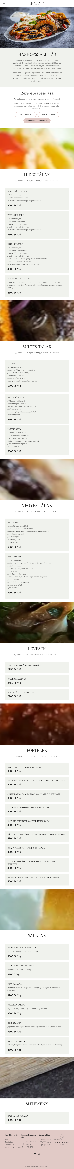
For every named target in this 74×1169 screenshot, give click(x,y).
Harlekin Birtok (33, 1166)
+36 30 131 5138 (48, 114)
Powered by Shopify (43, 1166)
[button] (4, 3)
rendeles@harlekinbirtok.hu (37, 120)
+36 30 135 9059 (25, 114)
